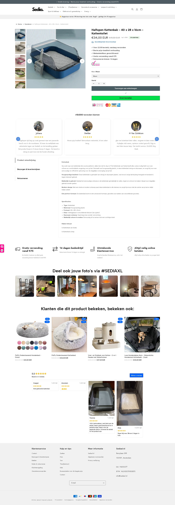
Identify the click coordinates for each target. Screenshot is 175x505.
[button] (51, 7)
